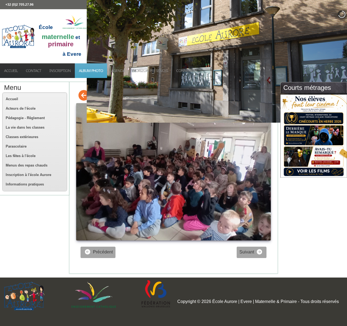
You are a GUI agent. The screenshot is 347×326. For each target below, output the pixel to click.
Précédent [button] (102, 252)
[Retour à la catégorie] (83, 95)
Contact (33, 70)
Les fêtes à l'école (21, 156)
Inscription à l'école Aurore (28, 175)
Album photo (91, 70)
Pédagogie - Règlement (25, 118)
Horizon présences (150, 70)
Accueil (11, 70)
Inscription (60, 70)
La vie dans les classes (25, 127)
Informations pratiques (25, 184)
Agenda (118, 70)
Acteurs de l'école (21, 108)
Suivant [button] (247, 252)
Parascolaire (16, 146)
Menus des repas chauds (26, 165)
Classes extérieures (22, 137)
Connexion (186, 70)
